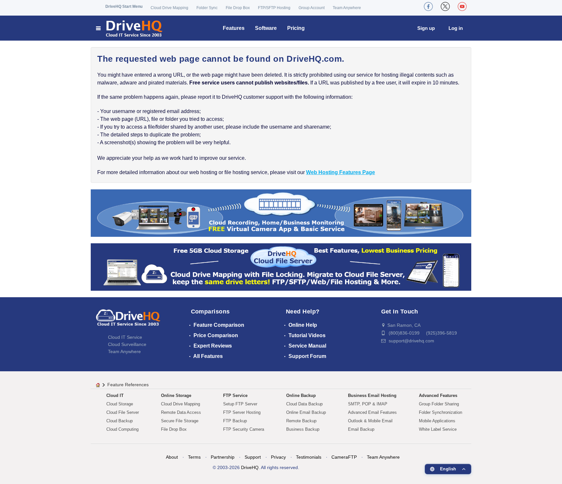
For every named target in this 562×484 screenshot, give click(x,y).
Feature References (128, 384)
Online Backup (301, 395)
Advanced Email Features (372, 412)
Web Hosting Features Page (340, 172)
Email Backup (361, 429)
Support (253, 457)
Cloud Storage (119, 403)
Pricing (296, 28)
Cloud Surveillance (127, 344)
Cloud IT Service (125, 337)
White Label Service (438, 429)
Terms (194, 457)
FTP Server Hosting (242, 412)
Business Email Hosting (372, 395)
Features (234, 28)
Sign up (426, 28)
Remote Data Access (181, 412)
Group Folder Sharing (439, 403)
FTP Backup (235, 420)
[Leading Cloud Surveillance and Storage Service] (281, 212)
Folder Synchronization (440, 412)
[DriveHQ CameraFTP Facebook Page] (428, 6)
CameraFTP (344, 457)
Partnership (222, 457)
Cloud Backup (119, 420)
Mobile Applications (437, 420)
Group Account (312, 8)
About (172, 457)
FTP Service (235, 395)
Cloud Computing (122, 429)
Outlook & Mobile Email (370, 420)
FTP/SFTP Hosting (274, 8)
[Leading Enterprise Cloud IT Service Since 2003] (281, 266)
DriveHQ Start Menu (123, 6)
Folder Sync (207, 8)
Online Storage (176, 395)
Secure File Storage (179, 420)
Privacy (278, 457)
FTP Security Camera (243, 429)
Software (266, 28)
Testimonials (308, 457)
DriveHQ (250, 467)
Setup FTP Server (240, 403)
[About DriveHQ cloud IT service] (128, 321)
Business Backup (302, 429)
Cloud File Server (122, 412)
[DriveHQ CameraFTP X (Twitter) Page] (445, 6)
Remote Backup (301, 420)
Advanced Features (438, 395)
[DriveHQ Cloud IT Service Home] (129, 28)
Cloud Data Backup (304, 403)
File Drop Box (238, 8)
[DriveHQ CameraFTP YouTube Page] (462, 6)
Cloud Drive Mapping (169, 8)
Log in (455, 28)
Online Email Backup (306, 412)
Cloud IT (115, 395)
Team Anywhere (347, 8)
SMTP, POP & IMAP (367, 403)
